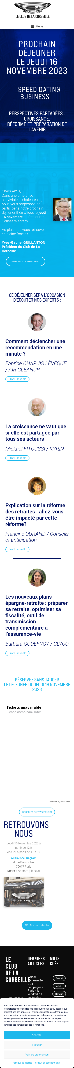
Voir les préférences (37, 1054)
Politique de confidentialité (47, 1063)
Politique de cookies (22, 1063)
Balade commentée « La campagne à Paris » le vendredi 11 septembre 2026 (35, 989)
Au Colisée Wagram (23, 858)
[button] (37, 26)
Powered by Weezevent (60, 802)
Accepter (37, 1034)
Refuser (37, 1044)
